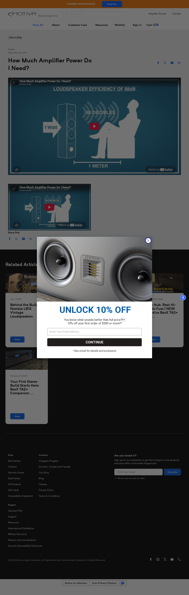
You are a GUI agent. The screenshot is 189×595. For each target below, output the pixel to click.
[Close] (148, 240)
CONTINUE (94, 342)
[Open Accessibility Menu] (183, 298)
